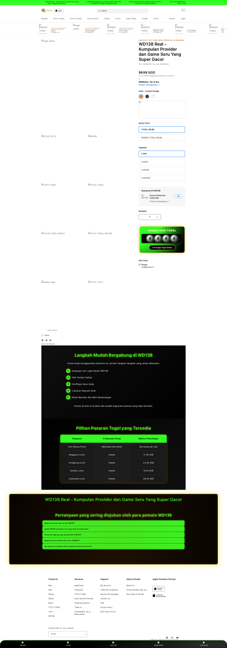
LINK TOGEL (131, 19)
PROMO (23, 645)
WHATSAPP (158, 645)
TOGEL (107, 19)
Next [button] (184, 2)
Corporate (78, 590)
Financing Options (82, 603)
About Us (130, 585)
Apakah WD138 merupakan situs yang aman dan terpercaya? (66, 529)
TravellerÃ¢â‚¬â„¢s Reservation (82, 613)
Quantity (142, 211)
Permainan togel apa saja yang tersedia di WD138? (62, 535)
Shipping (152, 76)
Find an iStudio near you (137, 590)
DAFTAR (113, 645)
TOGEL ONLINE (147, 129)
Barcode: (156, 64)
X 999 (144, 154)
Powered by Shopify (171, 639)
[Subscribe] (84, 634)
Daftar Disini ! (71, 3)
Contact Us (105, 599)
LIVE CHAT (204, 645)
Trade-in (78, 607)
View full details (48, 344)
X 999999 (145, 178)
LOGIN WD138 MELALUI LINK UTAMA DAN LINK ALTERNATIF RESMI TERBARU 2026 (103, 2)
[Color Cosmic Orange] (141, 96)
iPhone (51, 594)
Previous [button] (42, 2)
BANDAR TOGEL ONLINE (151, 138)
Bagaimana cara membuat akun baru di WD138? (61, 540)
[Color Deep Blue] (147, 96)
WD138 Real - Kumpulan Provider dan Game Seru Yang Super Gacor (62, 2)
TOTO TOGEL (59, 19)
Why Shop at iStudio (135, 594)
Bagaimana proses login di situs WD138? (59, 523)
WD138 (44, 19)
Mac (50, 585)
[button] (44, 19)
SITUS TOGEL (76, 19)
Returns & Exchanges (109, 594)
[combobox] (122, 11)
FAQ (102, 603)
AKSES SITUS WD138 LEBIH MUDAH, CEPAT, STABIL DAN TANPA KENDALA (145, 2)
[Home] (46, 10)
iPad (50, 590)
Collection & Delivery (109, 590)
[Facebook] (43, 340)
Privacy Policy (106, 607)
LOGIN (68, 645)
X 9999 (144, 162)
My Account (105, 585)
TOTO (117, 19)
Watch (51, 599)
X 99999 (145, 170)
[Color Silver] (153, 96)
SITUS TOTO (92, 19)
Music (50, 603)
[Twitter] (47, 340)
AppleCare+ (79, 585)
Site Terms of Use (108, 612)
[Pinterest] (51, 340)
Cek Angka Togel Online (162, 248)
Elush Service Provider (83, 599)
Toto (50, 612)
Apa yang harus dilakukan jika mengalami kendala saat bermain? (68, 546)
